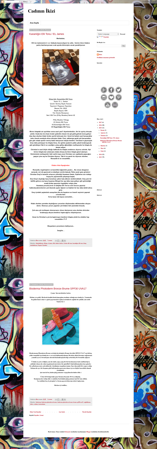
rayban (36, 404)
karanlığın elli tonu (78, 243)
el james (50, 243)
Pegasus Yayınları (42, 245)
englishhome (87, 402)
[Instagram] (103, 100)
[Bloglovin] (111, 100)
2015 (100, 128)
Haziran (103, 146)
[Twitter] (118, 93)
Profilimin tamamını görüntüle (106, 57)
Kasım (103, 130)
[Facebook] (111, 93)
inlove (31, 404)
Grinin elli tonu (68, 243)
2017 (100, 122)
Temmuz (103, 135)
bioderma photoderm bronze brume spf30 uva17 (70, 402)
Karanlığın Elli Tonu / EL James (46, 34)
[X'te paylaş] (60, 240)
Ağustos (103, 133)
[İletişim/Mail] (114, 108)
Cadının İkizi (41, 10)
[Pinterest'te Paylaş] (65, 240)
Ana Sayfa (34, 23)
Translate (106, 37)
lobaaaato (68, 432)
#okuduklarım (39, 243)
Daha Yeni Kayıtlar (35, 412)
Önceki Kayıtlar (86, 412)
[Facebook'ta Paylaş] (62, 240)
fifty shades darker (58, 243)
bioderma (38, 402)
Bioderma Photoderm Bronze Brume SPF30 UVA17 (57, 288)
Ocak (102, 151)
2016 (100, 125)
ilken (100, 54)
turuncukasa (41, 404)
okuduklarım (33, 245)
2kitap (45, 243)
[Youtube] (107, 108)
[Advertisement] (60, 266)
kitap (84, 243)
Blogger (88, 432)
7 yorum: (50, 240)
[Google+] (103, 93)
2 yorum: (50, 399)
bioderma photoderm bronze (49, 402)
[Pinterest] (118, 100)
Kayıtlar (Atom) (39, 415)
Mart (102, 148)
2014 (100, 154)
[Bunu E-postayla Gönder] (56, 240)
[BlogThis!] (58, 240)
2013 (100, 157)
